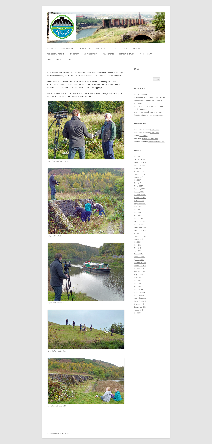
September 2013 (140, 307)
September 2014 (140, 271)
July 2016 (137, 206)
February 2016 (139, 221)
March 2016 (138, 218)
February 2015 (139, 257)
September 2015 (140, 236)
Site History (74, 54)
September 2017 (140, 174)
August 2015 (138, 239)
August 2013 (138, 310)
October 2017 (139, 171)
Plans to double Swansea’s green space (149, 106)
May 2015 (137, 248)
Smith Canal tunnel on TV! (143, 109)
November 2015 (140, 230)
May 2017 (137, 183)
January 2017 (139, 192)
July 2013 (137, 313)
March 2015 (138, 254)
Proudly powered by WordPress (58, 434)
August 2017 (138, 177)
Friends (59, 59)
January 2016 (139, 224)
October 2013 (139, 304)
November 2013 (140, 301)
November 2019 (140, 162)
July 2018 (137, 168)
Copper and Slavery (126, 54)
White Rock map (146, 54)
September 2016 (140, 204)
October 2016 (139, 201)
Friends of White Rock (55, 54)
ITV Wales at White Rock (132, 48)
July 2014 (137, 277)
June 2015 (137, 245)
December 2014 (140, 263)
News (49, 59)
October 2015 (139, 233)
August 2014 (138, 274)
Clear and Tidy (84, 48)
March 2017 (138, 186)
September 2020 (140, 159)
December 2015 (140, 227)
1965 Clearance (101, 48)
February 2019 (139, 165)
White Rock (51, 48)
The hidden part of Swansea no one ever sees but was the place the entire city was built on (149, 100)
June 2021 (137, 156)
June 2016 (137, 209)
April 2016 (137, 215)
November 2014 (140, 266)
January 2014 (139, 295)
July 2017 (137, 180)
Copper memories (141, 94)
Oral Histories (108, 54)
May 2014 (137, 283)
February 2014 (139, 292)
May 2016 (137, 212)
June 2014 (137, 280)
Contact (70, 59)
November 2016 (140, 198)
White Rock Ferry (90, 54)
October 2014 (139, 268)
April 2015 (137, 251)
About (115, 48)
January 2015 (139, 260)
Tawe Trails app (67, 48)
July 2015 (137, 242)
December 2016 (140, 195)
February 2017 (139, 189)
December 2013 (140, 298)
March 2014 (138, 289)
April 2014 (137, 286)
